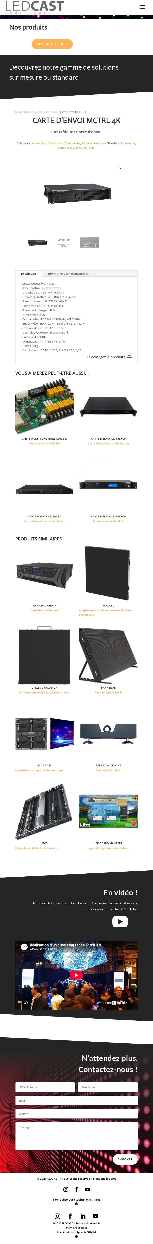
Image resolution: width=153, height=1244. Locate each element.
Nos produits (22, 112)
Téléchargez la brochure (106, 357)
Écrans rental (72, 143)
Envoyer (125, 1159)
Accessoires (39, 143)
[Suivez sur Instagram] (65, 1189)
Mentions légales (104, 1179)
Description (28, 273)
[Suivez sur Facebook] (76, 1189)
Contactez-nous (52, 44)
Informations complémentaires (68, 273)
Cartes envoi (51, 112)
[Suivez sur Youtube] (87, 1189)
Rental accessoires (93, 143)
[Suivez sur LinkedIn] (82, 1216)
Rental (91, 147)
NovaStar (37, 112)
